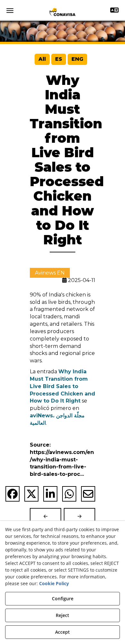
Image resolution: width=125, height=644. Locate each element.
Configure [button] (62, 598)
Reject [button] (62, 615)
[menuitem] (42, 59)
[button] (62, 12)
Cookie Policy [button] (54, 583)
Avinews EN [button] (50, 273)
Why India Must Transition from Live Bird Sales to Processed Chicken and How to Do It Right (62, 386)
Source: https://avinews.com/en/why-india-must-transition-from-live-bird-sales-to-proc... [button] (62, 459)
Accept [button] (62, 632)
